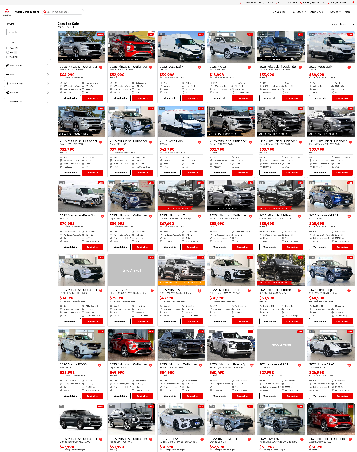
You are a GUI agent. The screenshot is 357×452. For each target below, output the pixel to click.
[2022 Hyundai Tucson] (231, 270)
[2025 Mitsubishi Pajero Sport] (231, 345)
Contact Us (92, 98)
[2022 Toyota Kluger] (231, 419)
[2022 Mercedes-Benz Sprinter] (81, 196)
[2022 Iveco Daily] (181, 47)
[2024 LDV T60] (281, 419)
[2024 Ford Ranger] (331, 270)
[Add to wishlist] (101, 68)
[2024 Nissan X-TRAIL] (281, 345)
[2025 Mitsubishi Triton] (181, 196)
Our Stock (297, 12)
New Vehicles (278, 12)
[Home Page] (7, 11)
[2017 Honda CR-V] (331, 345)
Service (334, 12)
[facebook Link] (353, 2)
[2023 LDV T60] (131, 270)
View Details (70, 98)
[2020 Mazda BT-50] (81, 345)
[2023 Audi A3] (181, 419)
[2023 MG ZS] (231, 47)
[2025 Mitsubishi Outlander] (81, 47)
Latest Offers (316, 12)
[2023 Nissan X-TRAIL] (331, 196)
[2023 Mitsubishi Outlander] (81, 270)
